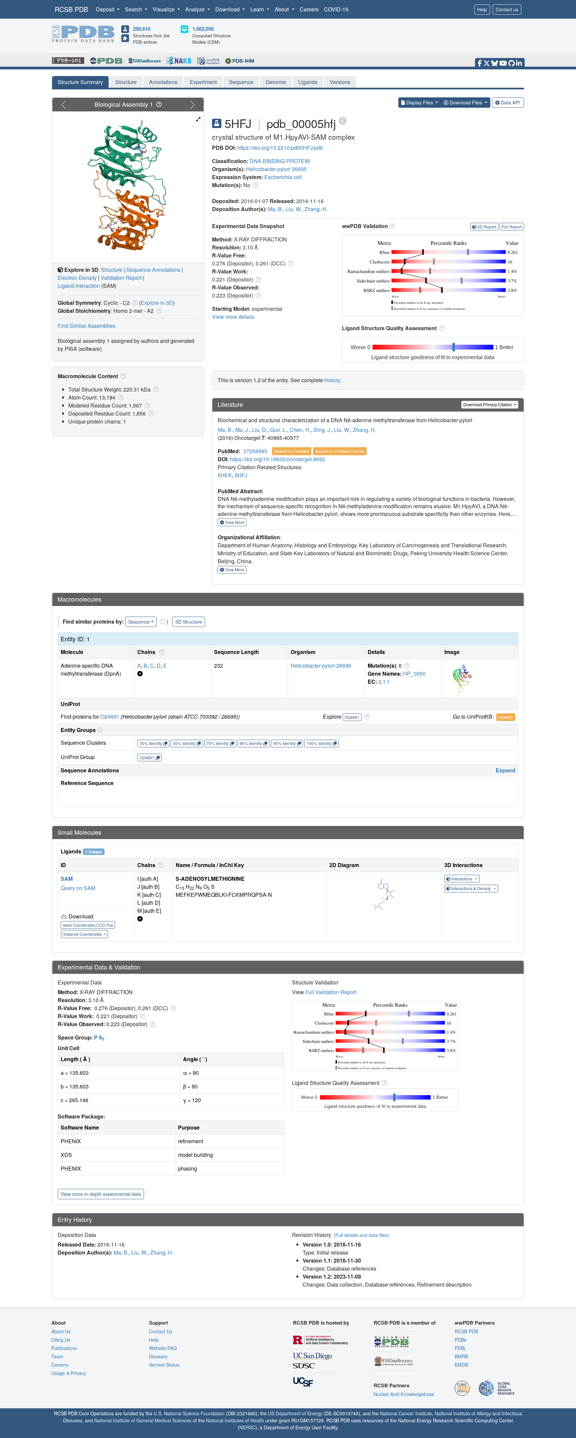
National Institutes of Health (235, 1420)
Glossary (158, 1356)
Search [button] (134, 9)
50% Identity (184, 743)
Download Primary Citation (488, 404)
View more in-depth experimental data (101, 1194)
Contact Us (160, 1331)
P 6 (99, 1037)
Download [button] (228, 9)
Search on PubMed (291, 451)
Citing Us (60, 1339)
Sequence (241, 82)
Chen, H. (300, 430)
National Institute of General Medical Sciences (142, 1420)
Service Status (164, 1364)
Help (482, 9)
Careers (309, 9)
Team (57, 1356)
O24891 (109, 716)
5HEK (225, 475)
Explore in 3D (157, 302)
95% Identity (284, 743)
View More (234, 522)
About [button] (282, 9)
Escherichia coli (283, 177)
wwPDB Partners (475, 1322)
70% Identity (217, 743)
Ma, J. (242, 430)
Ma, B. (275, 209)
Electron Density (77, 277)
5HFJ (241, 475)
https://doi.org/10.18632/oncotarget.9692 (277, 459)
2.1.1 (384, 681)
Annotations (163, 82)
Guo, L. (278, 430)
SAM (67, 878)
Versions (340, 82)
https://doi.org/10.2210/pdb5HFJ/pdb (280, 147)
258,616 (141, 28)
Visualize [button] (164, 9)
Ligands (307, 82)
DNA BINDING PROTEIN (280, 161)
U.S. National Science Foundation (189, 1413)
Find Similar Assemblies (86, 325)
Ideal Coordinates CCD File (88, 925)
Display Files (419, 102)
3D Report (486, 226)
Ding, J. (322, 430)
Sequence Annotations (153, 269)
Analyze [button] (195, 9)
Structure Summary (80, 82)
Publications (64, 1348)
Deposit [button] (106, 9)
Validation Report (121, 277)
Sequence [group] (139, 621)
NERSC (247, 1427)
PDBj (460, 1348)
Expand (505, 770)
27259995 (255, 451)
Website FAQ (163, 1348)
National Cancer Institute (406, 1413)
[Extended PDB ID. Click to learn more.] (343, 120)
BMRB (461, 1356)
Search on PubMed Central (340, 451)
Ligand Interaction (79, 285)
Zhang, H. (316, 209)
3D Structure (188, 621)
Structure (126, 82)
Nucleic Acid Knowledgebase (404, 1394)
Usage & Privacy (68, 1373)
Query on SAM (78, 888)
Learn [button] (257, 9)
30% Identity (151, 743)
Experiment (203, 82)
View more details (233, 316)
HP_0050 (414, 673)
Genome (276, 82)
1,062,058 (203, 28)
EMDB (461, 1364)
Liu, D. (259, 430)
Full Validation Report (330, 992)
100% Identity (319, 743)
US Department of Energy (295, 1413)
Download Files (465, 102)
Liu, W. (294, 209)
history (332, 380)
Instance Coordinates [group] (83, 934)
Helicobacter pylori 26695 (276, 169)
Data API (510, 102)
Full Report (512, 226)
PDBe (461, 1339)
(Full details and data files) (361, 1235)
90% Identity (251, 743)
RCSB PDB (71, 9)
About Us (61, 1331)
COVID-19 (336, 9)
